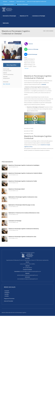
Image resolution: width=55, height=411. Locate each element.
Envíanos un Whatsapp (32, 49)
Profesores (11, 1)
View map (26, 68)
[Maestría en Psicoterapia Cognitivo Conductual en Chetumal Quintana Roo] (7, 9)
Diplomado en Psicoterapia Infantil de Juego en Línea (22, 205)
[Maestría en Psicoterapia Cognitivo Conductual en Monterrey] (4, 231)
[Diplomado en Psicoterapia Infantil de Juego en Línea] (4, 207)
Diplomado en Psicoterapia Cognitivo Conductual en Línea (23, 197)
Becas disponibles (11, 65)
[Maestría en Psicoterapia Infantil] (4, 191)
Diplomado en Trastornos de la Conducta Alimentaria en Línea (24, 212)
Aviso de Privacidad (8, 301)
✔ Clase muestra (8, 4)
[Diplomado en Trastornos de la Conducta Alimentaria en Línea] (4, 215)
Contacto (5, 1)
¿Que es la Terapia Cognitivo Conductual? (36, 1)
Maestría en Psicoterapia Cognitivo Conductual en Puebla (23, 181)
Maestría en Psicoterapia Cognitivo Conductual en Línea (22, 236)
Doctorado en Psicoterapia (9, 16)
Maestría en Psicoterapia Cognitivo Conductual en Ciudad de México (25, 173)
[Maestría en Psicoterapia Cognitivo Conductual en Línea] (4, 239)
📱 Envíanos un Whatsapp (22, 4)
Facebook (7, 290)
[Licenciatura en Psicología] (4, 223)
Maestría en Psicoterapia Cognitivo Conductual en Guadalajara (24, 165)
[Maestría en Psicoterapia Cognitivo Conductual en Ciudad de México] (4, 175)
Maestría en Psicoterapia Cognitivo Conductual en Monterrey (24, 228)
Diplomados (6, 23)
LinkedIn (7, 296)
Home (44, 30)
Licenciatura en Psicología (38, 16)
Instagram (7, 292)
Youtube (7, 294)
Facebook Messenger (32, 54)
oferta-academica (49, 30)
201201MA (43, 84)
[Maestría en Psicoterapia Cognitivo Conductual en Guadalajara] (4, 167)
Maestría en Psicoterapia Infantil (17, 189)
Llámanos (30, 43)
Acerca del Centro (21, 1)
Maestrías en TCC (24, 16)
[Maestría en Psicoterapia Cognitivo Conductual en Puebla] (4, 183)
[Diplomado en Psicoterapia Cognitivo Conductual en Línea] (4, 199)
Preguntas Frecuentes (9, 298)
